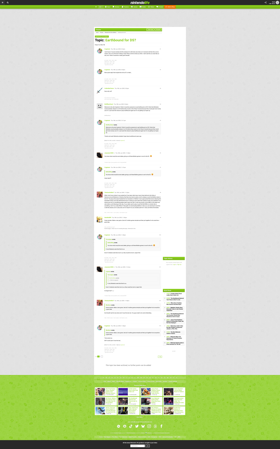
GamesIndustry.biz (168, 437)
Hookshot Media (118, 433)
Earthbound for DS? (120, 40)
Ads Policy (159, 381)
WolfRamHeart (108, 104)
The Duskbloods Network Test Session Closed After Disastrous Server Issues (175, 315)
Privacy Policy (142, 381)
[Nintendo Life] (140, 2)
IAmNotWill (107, 217)
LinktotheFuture (109, 88)
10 (160, 234)
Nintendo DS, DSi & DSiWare (110, 32)
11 (160, 267)
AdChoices (149, 433)
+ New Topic (150, 29)
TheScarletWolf (109, 192)
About (109, 381)
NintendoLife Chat (131, 228)
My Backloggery (107, 228)
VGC (160, 437)
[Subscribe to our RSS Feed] (118, 426)
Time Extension (123, 437)
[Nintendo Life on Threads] (155, 426)
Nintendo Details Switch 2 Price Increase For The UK (175, 343)
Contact (135, 381)
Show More (140, 417)
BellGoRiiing (109, 171)
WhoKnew (108, 305)
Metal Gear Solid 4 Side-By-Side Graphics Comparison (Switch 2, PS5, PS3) (175, 327)
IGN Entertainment (131, 433)
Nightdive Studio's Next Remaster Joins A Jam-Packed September (175, 309)
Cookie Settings (173, 381)
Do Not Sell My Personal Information (161, 433)
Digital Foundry (133, 437)
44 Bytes (143, 433)
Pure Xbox (115, 437)
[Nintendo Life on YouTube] (124, 426)
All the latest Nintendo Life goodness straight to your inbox (140, 442)
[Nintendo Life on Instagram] (149, 426)
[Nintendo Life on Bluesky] (143, 426)
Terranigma (109, 239)
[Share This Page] (265, 2)
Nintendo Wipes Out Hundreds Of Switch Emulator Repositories (174, 338)
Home (97, 32)
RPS (179, 437)
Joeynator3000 (108, 153)
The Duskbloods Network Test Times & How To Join (175, 299)
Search (158, 29)
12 (160, 300)
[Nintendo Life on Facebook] (161, 426)
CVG (175, 437)
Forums (98, 30)
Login (270, 3)
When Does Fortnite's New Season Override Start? (174, 303)
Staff (113, 381)
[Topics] (2, 2)
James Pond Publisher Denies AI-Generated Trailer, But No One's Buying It (175, 321)
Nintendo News (142, 437)
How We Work (120, 381)
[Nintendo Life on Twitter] (137, 426)
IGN (149, 437)
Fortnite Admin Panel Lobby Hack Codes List (174, 294)
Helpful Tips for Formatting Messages (119, 228)
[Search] (7, 2)
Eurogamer (154, 437)
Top (105, 381)
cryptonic (108, 271)
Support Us (128, 381)
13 (160, 325)
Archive (165, 381)
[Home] (96, 7)
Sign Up (273, 3)
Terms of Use (150, 381)
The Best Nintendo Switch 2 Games (173, 332)
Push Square (107, 437)
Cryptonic (107, 49)
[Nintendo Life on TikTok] (131, 426)
